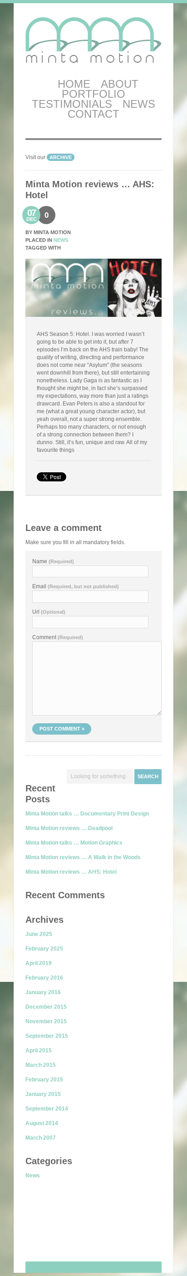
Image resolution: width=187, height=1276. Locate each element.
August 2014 (41, 1123)
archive (60, 157)
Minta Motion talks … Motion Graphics (74, 843)
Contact (93, 114)
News (139, 104)
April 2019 (38, 963)
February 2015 (44, 1079)
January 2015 (43, 1094)
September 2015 (46, 1036)
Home (74, 84)
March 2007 (40, 1138)
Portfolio (93, 94)
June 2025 (38, 934)
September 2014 (46, 1109)
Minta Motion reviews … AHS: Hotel (71, 872)
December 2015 (46, 1007)
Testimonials (72, 104)
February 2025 (44, 949)
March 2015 (40, 1065)
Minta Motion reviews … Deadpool (69, 828)
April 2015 (38, 1050)
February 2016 (44, 978)
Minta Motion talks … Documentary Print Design (87, 814)
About (119, 84)
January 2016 (43, 992)
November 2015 (46, 1021)
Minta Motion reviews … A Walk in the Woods (83, 857)
